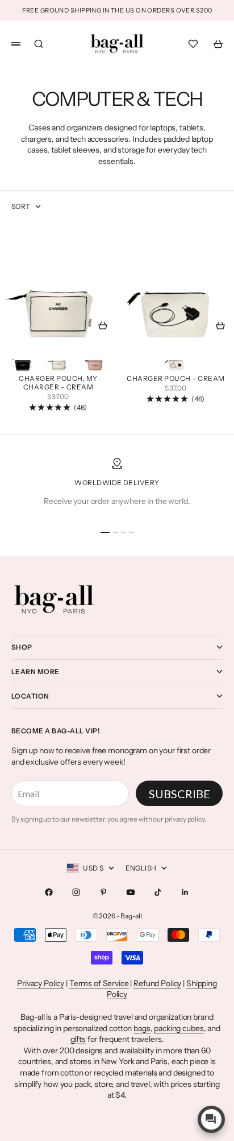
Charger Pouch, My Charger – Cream (58, 384)
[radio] (23, 357)
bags (141, 1028)
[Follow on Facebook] (48, 892)
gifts (78, 1039)
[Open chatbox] (211, 1119)
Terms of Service (99, 983)
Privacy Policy (40, 983)
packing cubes (178, 1028)
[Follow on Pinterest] (103, 892)
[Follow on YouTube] (130, 892)
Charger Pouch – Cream (175, 379)
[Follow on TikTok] (157, 892)
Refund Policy (157, 983)
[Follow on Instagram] (76, 892)
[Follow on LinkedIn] (185, 892)
